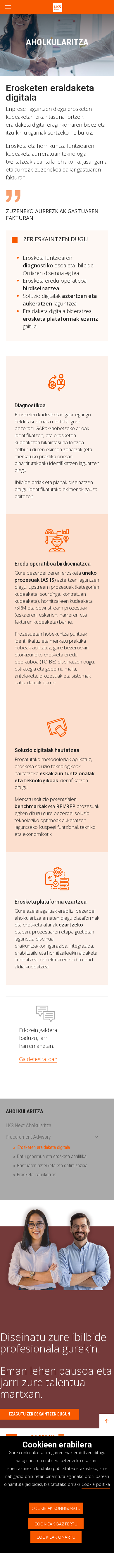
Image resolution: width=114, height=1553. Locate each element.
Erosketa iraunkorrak (36, 1174)
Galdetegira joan (38, 1059)
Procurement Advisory (28, 1137)
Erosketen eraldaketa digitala (43, 1147)
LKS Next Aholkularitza (28, 1125)
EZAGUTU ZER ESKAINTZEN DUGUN (39, 1414)
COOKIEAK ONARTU (56, 1537)
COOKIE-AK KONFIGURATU (56, 1508)
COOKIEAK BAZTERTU (55, 1524)
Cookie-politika (96, 1484)
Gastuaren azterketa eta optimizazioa (52, 1165)
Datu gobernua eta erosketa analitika (52, 1156)
